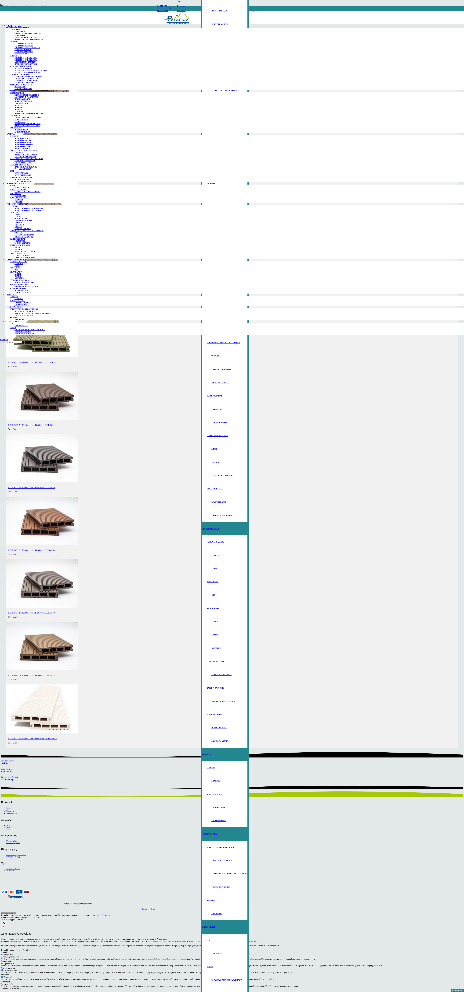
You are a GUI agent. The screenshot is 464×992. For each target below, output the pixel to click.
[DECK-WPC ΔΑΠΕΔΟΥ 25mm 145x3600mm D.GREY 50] (42, 482)
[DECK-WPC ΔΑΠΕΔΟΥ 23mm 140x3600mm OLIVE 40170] (42, 357)
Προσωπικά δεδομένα (13, 869)
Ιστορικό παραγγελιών (13, 843)
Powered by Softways (148, 909)
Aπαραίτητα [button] (5, 952)
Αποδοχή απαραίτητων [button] (22, 917)
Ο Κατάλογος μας (11, 813)
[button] (8, 913)
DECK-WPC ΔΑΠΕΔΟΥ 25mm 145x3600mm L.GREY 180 (31, 613)
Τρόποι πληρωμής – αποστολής (16, 855)
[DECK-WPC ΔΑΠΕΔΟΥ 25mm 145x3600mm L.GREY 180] (42, 607)
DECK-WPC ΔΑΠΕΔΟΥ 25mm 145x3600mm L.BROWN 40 (32, 550)
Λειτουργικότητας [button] (8, 968)
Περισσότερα (107, 915)
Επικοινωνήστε (7, 762)
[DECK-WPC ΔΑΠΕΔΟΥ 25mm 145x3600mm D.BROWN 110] (42, 419)
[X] (170, 8)
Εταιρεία (8, 808)
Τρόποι (9, 778)
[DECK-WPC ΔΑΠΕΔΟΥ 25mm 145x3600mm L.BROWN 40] (42, 544)
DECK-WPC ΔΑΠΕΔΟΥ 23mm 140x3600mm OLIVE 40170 (32, 362)
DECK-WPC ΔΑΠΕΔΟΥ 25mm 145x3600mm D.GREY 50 (31, 488)
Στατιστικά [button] (5, 975)
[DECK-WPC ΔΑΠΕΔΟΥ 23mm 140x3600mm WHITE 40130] (42, 733)
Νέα (7, 810)
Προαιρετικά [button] (6, 961)
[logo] (176, 24)
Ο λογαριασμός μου (12, 841)
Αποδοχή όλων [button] (7, 917)
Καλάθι (8, 827)
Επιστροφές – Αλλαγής (13, 857)
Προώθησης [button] (5, 981)
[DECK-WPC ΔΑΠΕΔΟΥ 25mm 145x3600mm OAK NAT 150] (42, 670)
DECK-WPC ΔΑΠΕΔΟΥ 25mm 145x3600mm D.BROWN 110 (33, 425)
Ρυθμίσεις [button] (36, 917)
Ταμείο (8, 829)
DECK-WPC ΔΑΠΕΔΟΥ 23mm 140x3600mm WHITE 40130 (32, 739)
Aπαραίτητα (8, 955)
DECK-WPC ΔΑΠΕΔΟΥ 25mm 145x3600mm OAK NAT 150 (32, 675)
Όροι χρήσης (10, 870)
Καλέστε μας (7, 770)
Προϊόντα (9, 825)
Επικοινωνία (10, 811)
